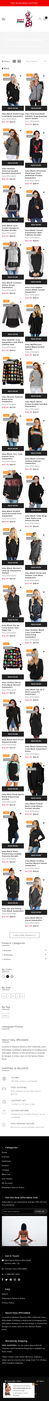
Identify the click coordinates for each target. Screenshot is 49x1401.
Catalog (5, 1170)
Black (6, 68)
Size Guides (7, 1179)
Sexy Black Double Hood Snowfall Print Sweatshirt (12, 513)
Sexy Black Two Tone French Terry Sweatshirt (12, 456)
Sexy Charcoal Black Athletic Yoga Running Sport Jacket (36, 116)
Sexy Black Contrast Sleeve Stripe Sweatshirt (12, 285)
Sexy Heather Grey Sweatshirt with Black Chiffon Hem (12, 342)
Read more (13, 108)
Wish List (6, 1174)
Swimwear (8, 955)
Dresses (7, 950)
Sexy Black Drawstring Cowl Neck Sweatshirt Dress (36, 749)
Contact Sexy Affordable (16, 1269)
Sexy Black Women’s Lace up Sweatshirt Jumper (12, 570)
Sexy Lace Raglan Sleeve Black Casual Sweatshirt (35, 289)
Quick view (20, 76)
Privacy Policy (8, 1303)
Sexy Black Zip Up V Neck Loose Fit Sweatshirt (34, 692)
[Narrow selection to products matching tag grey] (11, 976)
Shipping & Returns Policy (13, 1298)
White (5, 1016)
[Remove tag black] (7, 976)
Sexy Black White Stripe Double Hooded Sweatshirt (36, 404)
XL (22, 996)
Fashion (7, 959)
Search (5, 1294)
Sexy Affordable (9, 119)
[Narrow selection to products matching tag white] (3, 976)
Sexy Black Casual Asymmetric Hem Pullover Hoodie (34, 232)
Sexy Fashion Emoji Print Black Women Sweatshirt (11, 684)
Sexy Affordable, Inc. (29, 1384)
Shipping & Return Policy (13, 1187)
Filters (7, 61)
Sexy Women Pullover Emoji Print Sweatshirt (12, 399)
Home (12, 46)
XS (4, 996)
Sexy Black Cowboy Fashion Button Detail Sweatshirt (36, 863)
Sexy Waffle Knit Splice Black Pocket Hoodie (35, 346)
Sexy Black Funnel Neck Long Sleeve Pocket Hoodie (34, 806)
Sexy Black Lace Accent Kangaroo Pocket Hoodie (10, 228)
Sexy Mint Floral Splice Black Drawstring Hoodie (13, 796)
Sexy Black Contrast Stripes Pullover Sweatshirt (35, 461)
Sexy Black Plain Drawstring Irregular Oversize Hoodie (12, 853)
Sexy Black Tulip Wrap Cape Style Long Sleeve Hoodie (36, 518)
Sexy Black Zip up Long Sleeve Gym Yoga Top (10, 627)
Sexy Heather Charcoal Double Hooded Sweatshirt (11, 171)
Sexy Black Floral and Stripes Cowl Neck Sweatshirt (35, 575)
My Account (7, 1183)
